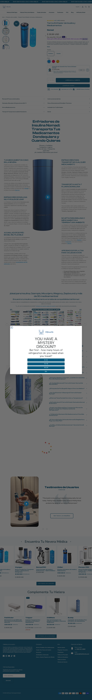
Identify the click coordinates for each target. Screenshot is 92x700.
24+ (46, 372)
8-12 (46, 360)
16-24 (46, 368)
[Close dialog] (11, 327)
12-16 (46, 364)
